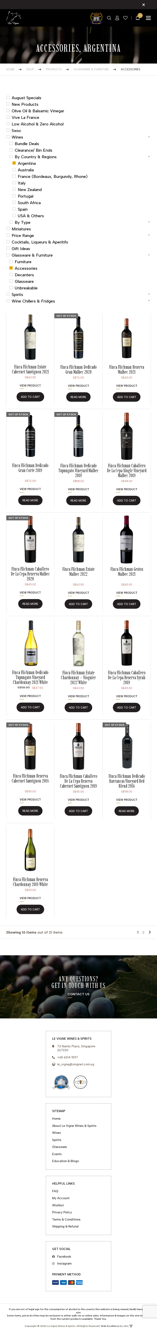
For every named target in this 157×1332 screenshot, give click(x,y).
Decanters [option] (24, 274)
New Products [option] (25, 104)
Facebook (64, 1256)
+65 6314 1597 (67, 1057)
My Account (61, 1198)
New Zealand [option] (30, 189)
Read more (78, 397)
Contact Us (78, 994)
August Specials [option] (26, 97)
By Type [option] (22, 222)
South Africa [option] (29, 202)
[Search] (109, 18)
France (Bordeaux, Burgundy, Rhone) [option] (52, 176)
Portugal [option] (25, 196)
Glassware (59, 1147)
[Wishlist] (125, 18)
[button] (78, 137)
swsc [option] (16, 130)
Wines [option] (17, 137)
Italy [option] (22, 183)
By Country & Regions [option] (36, 156)
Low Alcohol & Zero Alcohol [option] (38, 124)
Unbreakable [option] (26, 288)
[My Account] (117, 18)
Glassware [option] (24, 281)
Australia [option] (26, 169)
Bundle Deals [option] (27, 143)
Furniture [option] (23, 261)
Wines (56, 1133)
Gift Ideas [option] (21, 248)
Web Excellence (110, 1326)
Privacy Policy (62, 1212)
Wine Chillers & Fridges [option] (33, 301)
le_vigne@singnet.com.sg (75, 1064)
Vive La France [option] (25, 117)
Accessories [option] (26, 268)
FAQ (55, 1191)
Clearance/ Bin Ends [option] (33, 150)
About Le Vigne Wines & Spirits (74, 1126)
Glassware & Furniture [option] (32, 255)
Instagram (64, 1263)
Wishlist (58, 1205)
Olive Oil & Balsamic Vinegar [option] (38, 110)
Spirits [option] (17, 294)
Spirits (56, 1140)
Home (56, 1118)
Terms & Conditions (66, 1219)
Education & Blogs (65, 1161)
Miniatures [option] (21, 228)
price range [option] (23, 235)
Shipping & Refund (65, 1226)
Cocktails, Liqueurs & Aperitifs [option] (40, 242)
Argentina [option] (27, 163)
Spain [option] (23, 209)
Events (57, 1154)
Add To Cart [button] (30, 396)
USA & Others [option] (31, 215)
